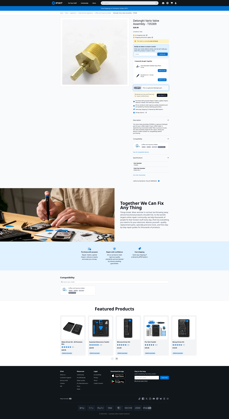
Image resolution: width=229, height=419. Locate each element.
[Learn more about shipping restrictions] (146, 35)
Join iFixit (162, 95)
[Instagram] (150, 399)
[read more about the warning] (158, 181)
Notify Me (162, 54)
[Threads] (164, 399)
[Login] (175, 3)
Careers (62, 383)
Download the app (117, 371)
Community (80, 375)
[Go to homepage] (58, 3)
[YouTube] (154, 399)
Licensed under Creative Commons (119, 414)
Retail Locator (81, 380)
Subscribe (164, 377)
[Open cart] (172, 3)
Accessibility (97, 375)
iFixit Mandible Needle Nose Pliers (151, 66)
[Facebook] (143, 399)
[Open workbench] (163, 3)
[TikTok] (139, 399)
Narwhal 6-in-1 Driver (147, 75)
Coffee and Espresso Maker (103, 13)
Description (137, 120)
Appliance (73, 13)
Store (61, 13)
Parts (66, 13)
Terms (95, 380)
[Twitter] (147, 399)
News (78, 389)
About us (62, 375)
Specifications (137, 158)
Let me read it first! (142, 381)
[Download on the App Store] (118, 376)
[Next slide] (116, 358)
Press (78, 386)
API (61, 386)
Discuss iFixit (64, 380)
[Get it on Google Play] (118, 381)
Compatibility (137, 139)
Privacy (96, 377)
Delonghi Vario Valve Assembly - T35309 (125, 13)
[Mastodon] (157, 399)
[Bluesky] (161, 399)
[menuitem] (72, 3)
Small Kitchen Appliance (85, 13)
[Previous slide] (112, 358)
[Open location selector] (167, 3)
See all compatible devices (141, 152)
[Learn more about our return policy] (146, 112)
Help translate (64, 398)
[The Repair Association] (168, 399)
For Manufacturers (82, 383)
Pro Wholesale (81, 377)
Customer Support (65, 377)
